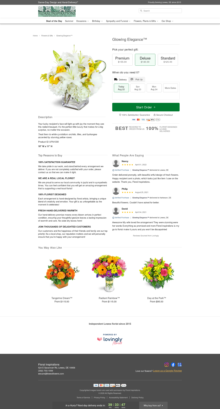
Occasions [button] (81, 20)
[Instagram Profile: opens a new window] (166, 365)
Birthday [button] (96, 20)
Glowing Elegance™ (140, 170)
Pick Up (139, 79)
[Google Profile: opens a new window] (180, 365)
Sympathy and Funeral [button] (117, 20)
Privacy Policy (99, 397)
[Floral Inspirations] (59, 11)
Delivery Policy (137, 397)
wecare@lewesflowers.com (51, 373)
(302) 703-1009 (45, 370)
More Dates (170, 87)
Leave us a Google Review (167, 370)
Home (35, 35)
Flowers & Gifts (47, 35)
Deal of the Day (54, 20)
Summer (69, 20)
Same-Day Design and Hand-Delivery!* (58, 2)
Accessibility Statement (118, 397)
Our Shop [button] (167, 20)
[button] (212, 396)
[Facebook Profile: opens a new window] (173, 365)
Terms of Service (83, 397)
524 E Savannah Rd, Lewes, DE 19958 (56, 367)
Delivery (123, 79)
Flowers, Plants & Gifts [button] (145, 20)
